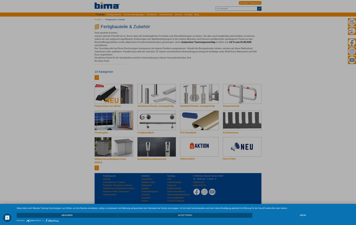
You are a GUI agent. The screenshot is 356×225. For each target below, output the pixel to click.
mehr (303, 215)
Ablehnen (66, 215)
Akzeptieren (185, 215)
